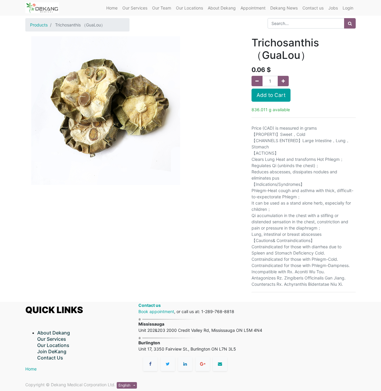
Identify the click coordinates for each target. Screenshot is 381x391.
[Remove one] (257, 81)
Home (31, 368)
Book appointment (156, 311)
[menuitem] (112, 7)
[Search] (350, 23)
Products (39, 24)
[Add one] (283, 81)
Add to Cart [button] (271, 95)
